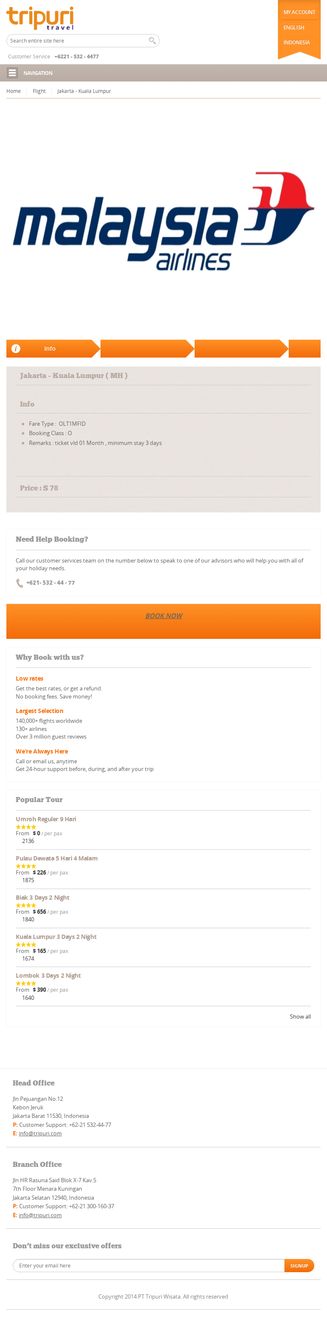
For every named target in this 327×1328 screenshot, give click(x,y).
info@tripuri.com (40, 1133)
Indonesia (297, 42)
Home (13, 91)
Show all (300, 1016)
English (294, 27)
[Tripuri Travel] (49, 17)
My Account (300, 12)
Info (50, 348)
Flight (39, 91)
